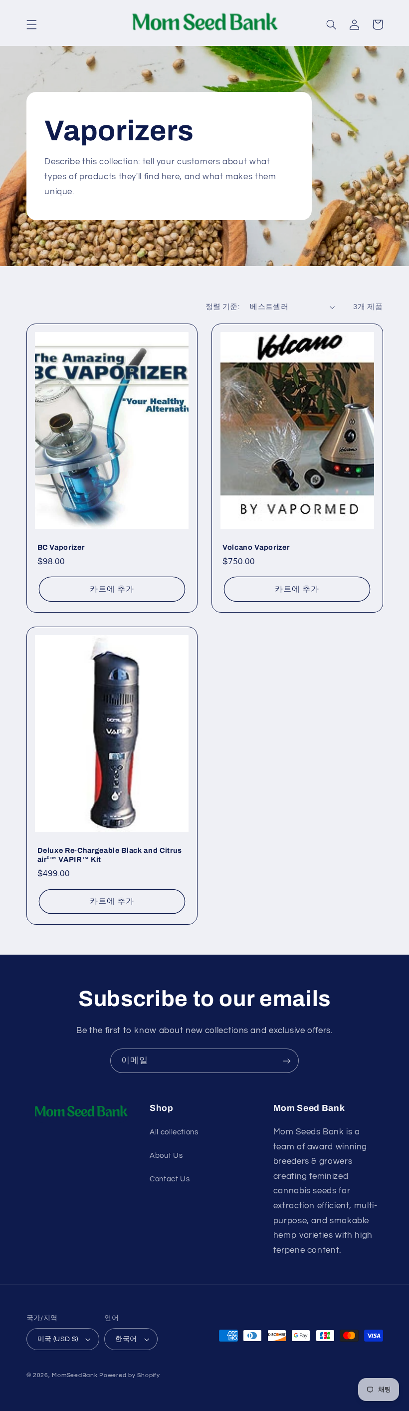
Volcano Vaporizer (255, 547)
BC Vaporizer (61, 547)
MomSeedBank (74, 1375)
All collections (174, 1132)
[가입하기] (286, 1061)
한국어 (126, 1339)
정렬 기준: (222, 307)
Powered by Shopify (129, 1375)
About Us (166, 1155)
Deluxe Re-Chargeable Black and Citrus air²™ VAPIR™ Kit (109, 854)
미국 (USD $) (57, 1339)
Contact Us (170, 1179)
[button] (31, 24)
